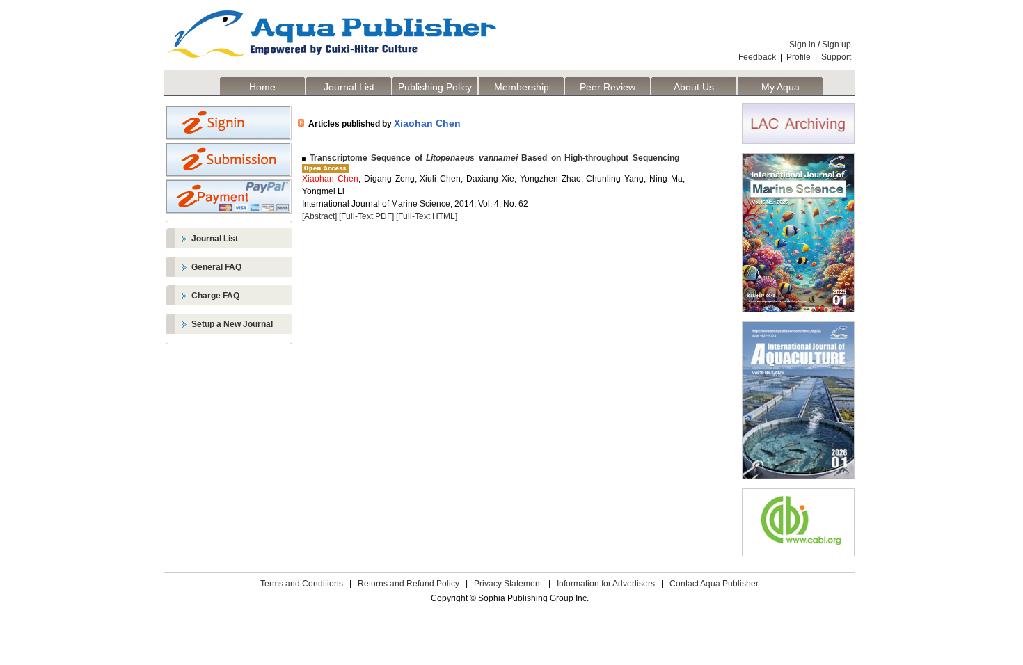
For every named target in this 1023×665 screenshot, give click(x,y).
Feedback (757, 57)
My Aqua (780, 87)
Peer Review (607, 87)
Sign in (802, 44)
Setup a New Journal (232, 324)
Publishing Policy (435, 87)
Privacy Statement (508, 583)
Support (836, 57)
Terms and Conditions (301, 583)
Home (262, 87)
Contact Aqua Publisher (714, 583)
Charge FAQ (215, 296)
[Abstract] (319, 216)
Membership (521, 87)
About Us (694, 87)
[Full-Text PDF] (366, 216)
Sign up (836, 44)
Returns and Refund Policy (408, 583)
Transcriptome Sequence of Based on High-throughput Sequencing (492, 158)
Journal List (349, 87)
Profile (798, 57)
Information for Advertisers (606, 583)
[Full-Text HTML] (426, 216)
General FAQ (216, 267)
